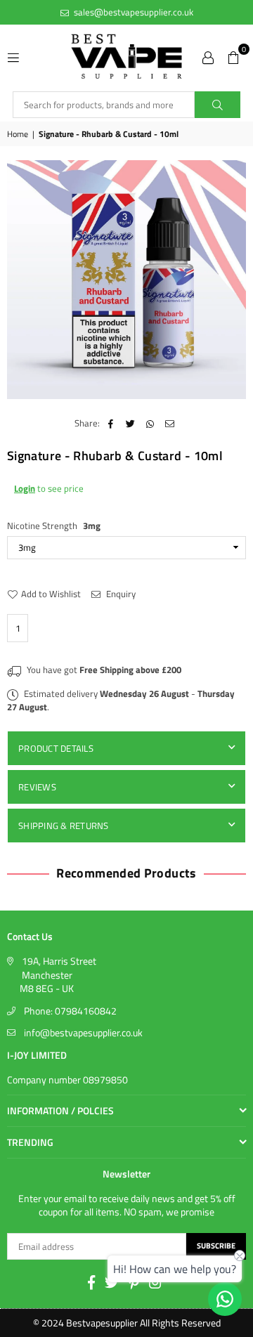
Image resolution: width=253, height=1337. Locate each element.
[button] (233, 56)
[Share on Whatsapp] (150, 423)
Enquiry (120, 593)
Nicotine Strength (53, 525)
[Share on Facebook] (110, 423)
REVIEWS (37, 787)
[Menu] (13, 56)
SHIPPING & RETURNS (63, 825)
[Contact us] (225, 1299)
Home (17, 135)
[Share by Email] (169, 423)
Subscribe (216, 1245)
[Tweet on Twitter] (130, 423)
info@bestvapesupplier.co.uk (83, 1032)
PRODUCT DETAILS (55, 748)
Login (24, 488)
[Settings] (208, 56)
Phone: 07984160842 (70, 1010)
